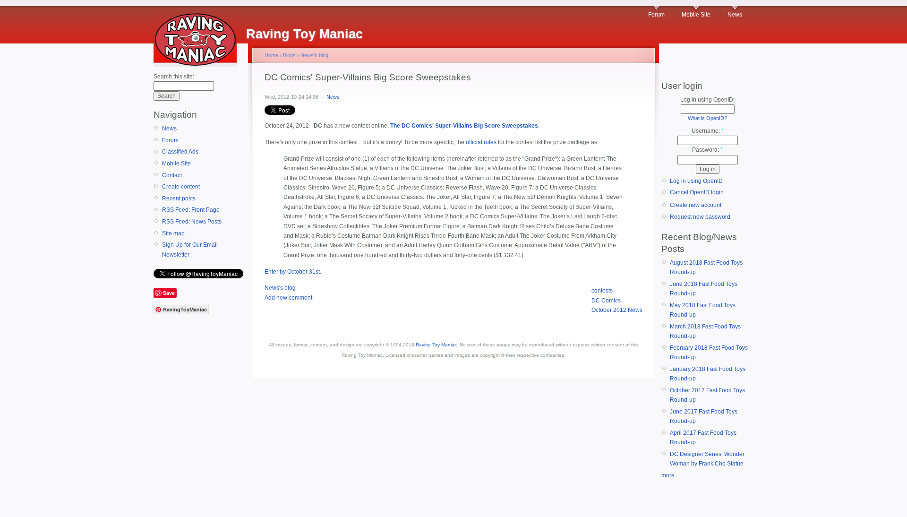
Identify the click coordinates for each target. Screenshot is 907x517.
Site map (173, 233)
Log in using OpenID (696, 181)
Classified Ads (180, 151)
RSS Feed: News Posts (192, 221)
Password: (707, 149)
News (734, 14)
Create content (181, 186)
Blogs (289, 55)
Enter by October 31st (292, 271)
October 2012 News (616, 310)
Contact (172, 175)
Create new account (695, 205)
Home (271, 55)
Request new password (700, 217)
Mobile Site (696, 14)
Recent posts (179, 198)
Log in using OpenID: (707, 99)
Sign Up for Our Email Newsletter (190, 249)
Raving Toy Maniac (436, 344)
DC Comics (606, 300)
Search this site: (174, 76)
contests (602, 290)
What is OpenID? (707, 118)
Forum (656, 14)
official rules (481, 142)
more (668, 475)
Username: (708, 131)
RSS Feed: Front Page (191, 210)
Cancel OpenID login (697, 192)
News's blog (314, 55)
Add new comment (288, 297)
